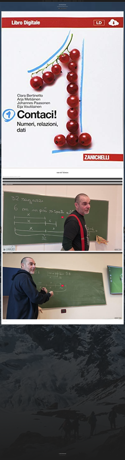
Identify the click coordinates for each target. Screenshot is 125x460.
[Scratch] (61, 8)
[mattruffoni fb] (60, 8)
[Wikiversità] (63, 8)
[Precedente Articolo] (0, 230)
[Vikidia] (64, 8)
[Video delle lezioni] (59, 8)
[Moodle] (65, 8)
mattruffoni (62, 4)
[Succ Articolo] (124, 230)
